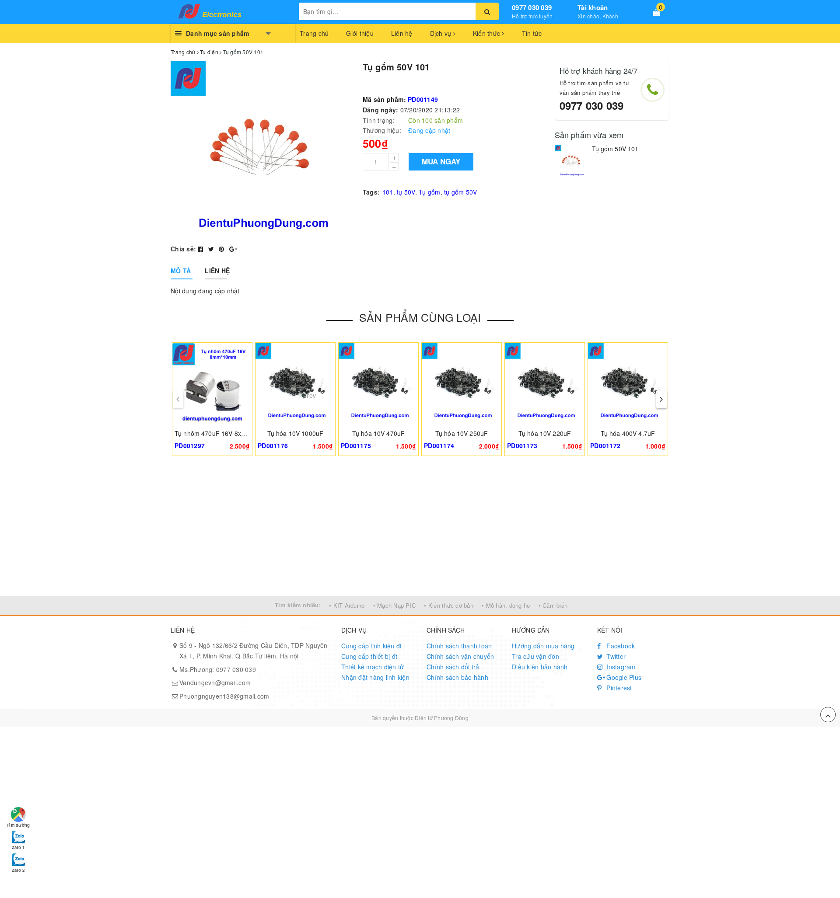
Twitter (615, 656)
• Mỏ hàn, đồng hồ (506, 605)
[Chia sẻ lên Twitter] (212, 248)
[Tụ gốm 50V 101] (571, 161)
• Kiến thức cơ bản (448, 605)
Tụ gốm (430, 192)
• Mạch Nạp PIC (394, 605)
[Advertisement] (420, 530)
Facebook (620, 645)
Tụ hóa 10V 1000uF (295, 433)
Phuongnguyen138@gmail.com (224, 696)
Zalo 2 (18, 870)
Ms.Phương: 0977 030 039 (217, 669)
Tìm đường (18, 825)
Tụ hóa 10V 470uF (378, 433)
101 (387, 192)
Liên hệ (402, 33)
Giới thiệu (360, 33)
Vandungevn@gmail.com (215, 682)
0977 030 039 (532, 7)
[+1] (233, 248)
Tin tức (532, 33)
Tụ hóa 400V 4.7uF (628, 433)
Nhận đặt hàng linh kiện (375, 677)
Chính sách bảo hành (457, 677)
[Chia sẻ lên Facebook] (201, 248)
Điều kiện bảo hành (540, 666)
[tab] (181, 270)
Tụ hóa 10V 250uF (461, 433)
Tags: (371, 192)
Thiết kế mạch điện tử (372, 666)
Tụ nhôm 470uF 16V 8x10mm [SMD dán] (232, 433)
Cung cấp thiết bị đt (369, 656)
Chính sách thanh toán (459, 645)
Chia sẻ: (183, 248)
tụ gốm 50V (460, 192)
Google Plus (623, 677)
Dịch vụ (441, 33)
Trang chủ (314, 33)
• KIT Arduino (346, 605)
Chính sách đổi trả (453, 666)
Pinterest (618, 687)
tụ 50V (406, 192)
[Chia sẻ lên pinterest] (222, 248)
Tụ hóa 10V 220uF (544, 433)
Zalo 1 (18, 847)
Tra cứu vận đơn (535, 656)
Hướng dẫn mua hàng (543, 645)
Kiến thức (487, 33)
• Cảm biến (553, 605)
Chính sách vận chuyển (460, 656)
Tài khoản (593, 7)
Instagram (620, 666)
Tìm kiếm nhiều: (298, 605)
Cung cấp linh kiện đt (371, 645)
